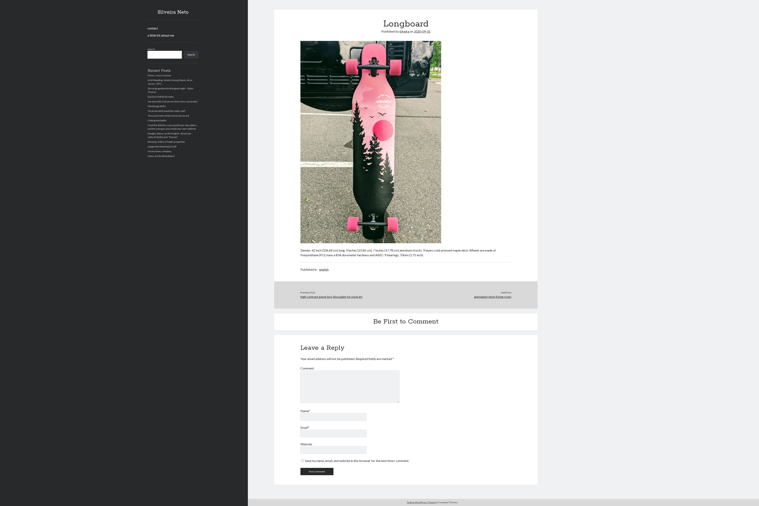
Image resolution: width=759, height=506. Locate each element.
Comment (307, 368)
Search (151, 49)
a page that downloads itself (162, 146)
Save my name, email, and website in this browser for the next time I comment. (357, 461)
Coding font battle (157, 120)
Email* (304, 427)
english (324, 269)
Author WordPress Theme (421, 502)
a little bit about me (160, 35)
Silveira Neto (173, 12)
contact (152, 28)
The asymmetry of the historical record (168, 115)
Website (306, 444)
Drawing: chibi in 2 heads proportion (166, 141)
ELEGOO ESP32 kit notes (161, 96)
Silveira (404, 31)
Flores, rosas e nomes (159, 75)
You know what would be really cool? (166, 110)
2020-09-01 (422, 31)
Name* (305, 411)
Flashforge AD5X (157, 106)
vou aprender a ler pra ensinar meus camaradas (173, 101)
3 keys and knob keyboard (161, 156)
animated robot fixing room (492, 297)
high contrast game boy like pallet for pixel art (331, 297)
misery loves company (159, 151)
